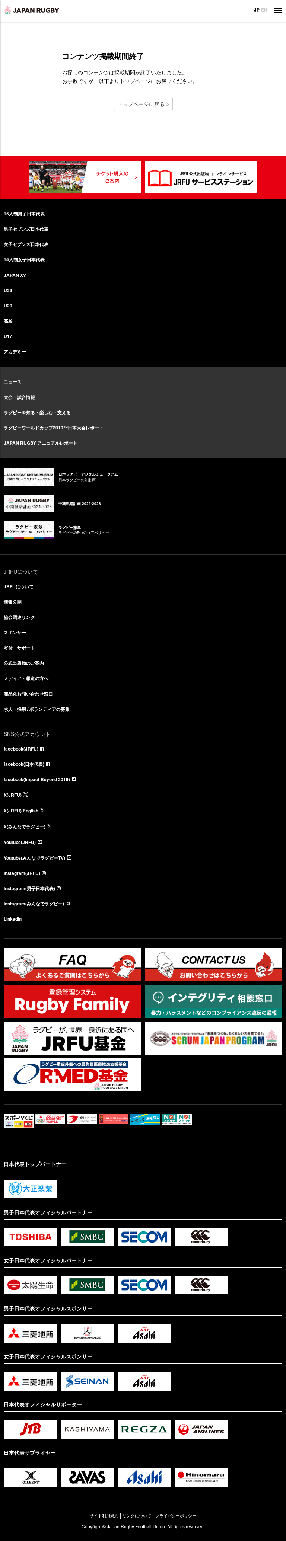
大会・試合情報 (19, 397)
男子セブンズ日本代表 (26, 229)
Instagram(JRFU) (22, 873)
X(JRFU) (13, 795)
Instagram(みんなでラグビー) (34, 903)
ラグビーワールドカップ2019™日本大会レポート (54, 427)
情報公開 (13, 601)
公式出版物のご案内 (24, 662)
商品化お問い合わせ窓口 (28, 693)
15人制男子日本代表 (24, 213)
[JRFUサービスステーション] (201, 177)
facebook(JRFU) (21, 748)
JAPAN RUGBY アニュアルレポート (40, 442)
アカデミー (15, 351)
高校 (8, 320)
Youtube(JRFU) (20, 842)
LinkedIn (13, 918)
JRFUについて (19, 586)
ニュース (13, 381)
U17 (8, 336)
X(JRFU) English (21, 810)
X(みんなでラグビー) (24, 826)
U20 (8, 305)
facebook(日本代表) (24, 764)
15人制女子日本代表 (24, 259)
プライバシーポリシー (175, 1515)
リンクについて (137, 1515)
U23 (8, 290)
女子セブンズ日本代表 (26, 244)
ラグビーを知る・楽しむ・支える (37, 412)
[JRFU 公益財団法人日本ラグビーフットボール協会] (32, 10)
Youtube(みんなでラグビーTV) (34, 857)
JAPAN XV (15, 275)
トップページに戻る (141, 104)
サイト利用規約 (104, 1515)
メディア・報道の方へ (26, 678)
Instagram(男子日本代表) (29, 888)
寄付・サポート (19, 647)
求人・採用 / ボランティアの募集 (37, 709)
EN (264, 9)
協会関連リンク (19, 617)
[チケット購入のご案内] (85, 177)
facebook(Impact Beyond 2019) (37, 779)
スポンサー (15, 632)
